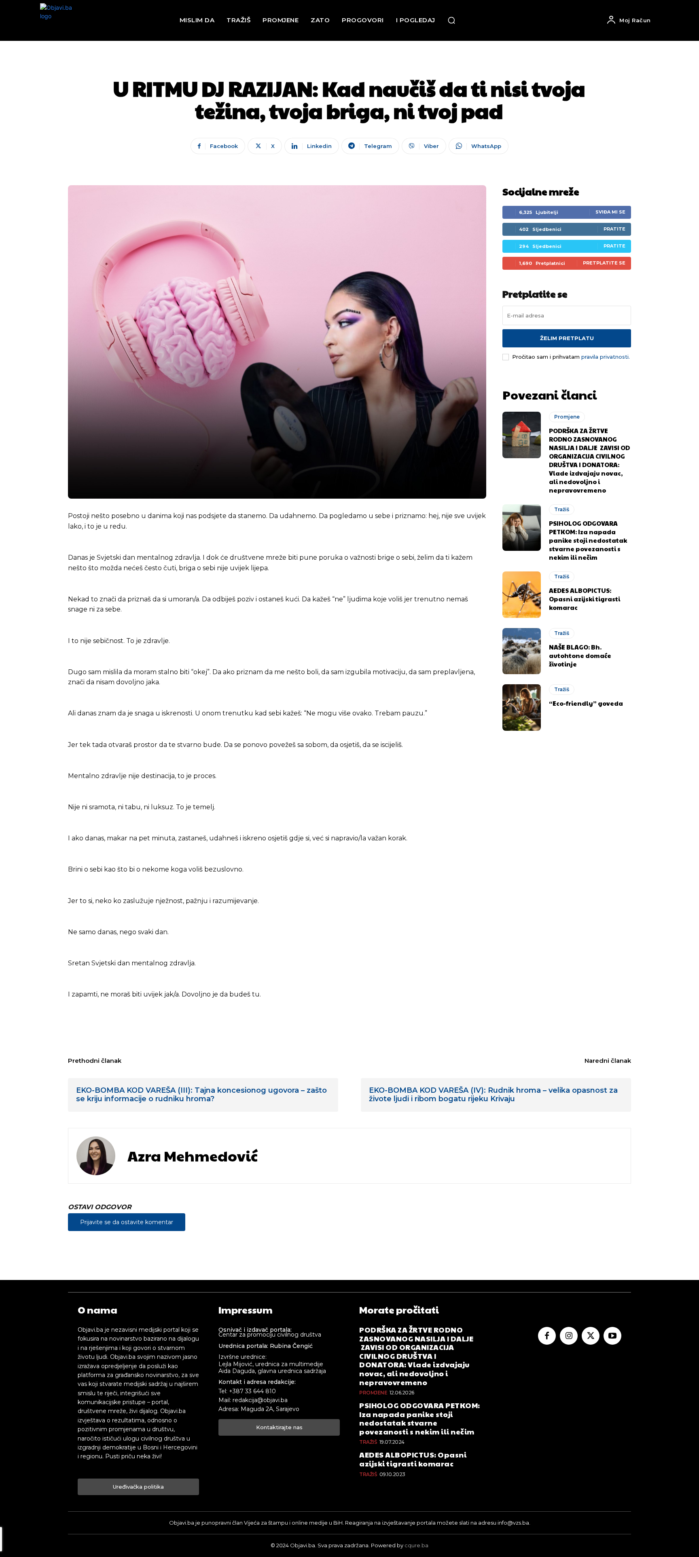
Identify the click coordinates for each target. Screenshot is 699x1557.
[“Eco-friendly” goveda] (521, 707)
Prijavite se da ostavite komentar (126, 1222)
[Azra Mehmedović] (95, 1155)
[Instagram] (569, 1336)
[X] (590, 1336)
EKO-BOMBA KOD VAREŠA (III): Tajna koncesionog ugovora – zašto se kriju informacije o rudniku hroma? (201, 1095)
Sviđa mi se (610, 212)
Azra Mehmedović (192, 1155)
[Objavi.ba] (62, 20)
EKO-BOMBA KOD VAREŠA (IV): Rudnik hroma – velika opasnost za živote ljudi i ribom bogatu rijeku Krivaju (493, 1095)
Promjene (567, 417)
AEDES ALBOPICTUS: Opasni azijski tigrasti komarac (584, 598)
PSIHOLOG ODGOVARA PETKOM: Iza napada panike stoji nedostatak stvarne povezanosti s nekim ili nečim (588, 540)
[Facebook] (547, 1336)
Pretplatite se (604, 263)
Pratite (614, 229)
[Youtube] (612, 1336)
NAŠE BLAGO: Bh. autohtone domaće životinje (580, 655)
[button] (451, 20)
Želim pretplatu (567, 338)
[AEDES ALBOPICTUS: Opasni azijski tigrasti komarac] (521, 594)
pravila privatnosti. (605, 356)
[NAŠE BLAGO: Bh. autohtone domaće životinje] (521, 651)
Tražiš (561, 509)
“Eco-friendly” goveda (586, 703)
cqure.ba (416, 1545)
